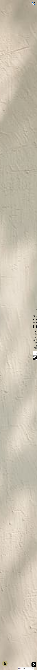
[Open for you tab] (33, 664)
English (23, 668)
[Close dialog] (34, 3)
